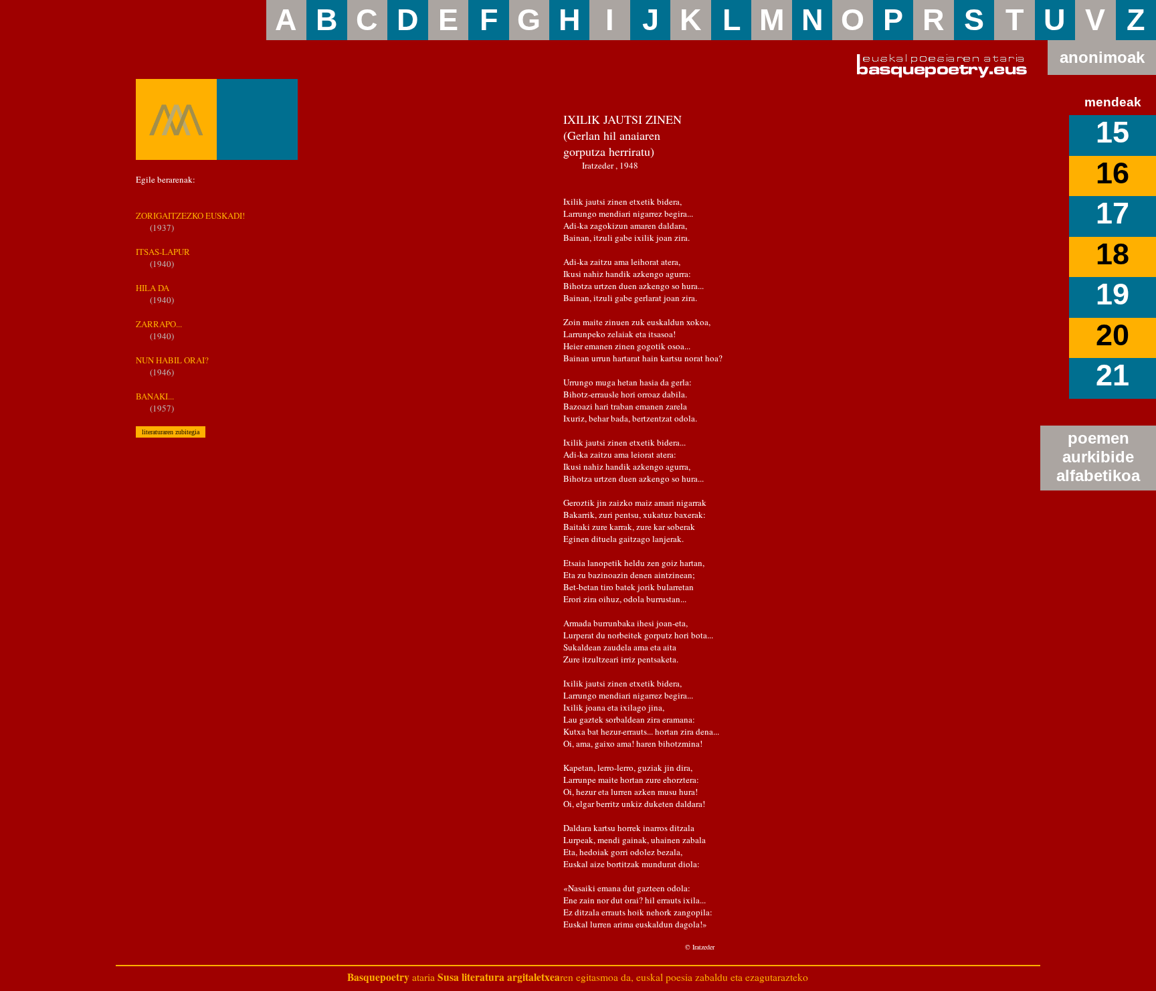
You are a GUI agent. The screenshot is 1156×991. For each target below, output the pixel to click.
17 (1112, 213)
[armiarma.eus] (176, 120)
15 (1112, 132)
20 (1112, 335)
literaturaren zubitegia (170, 432)
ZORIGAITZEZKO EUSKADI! (190, 215)
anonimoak (1102, 57)
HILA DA (152, 288)
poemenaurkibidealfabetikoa (1098, 456)
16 (1112, 173)
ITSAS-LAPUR (163, 252)
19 (1112, 294)
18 (1112, 254)
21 (1112, 375)
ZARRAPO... (159, 324)
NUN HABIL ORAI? (172, 360)
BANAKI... (155, 396)
